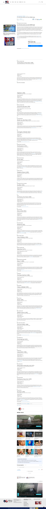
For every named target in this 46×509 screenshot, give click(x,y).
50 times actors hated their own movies (25, 141)
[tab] (19, 469)
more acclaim (18, 180)
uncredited (25, 205)
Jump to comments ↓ (19, 405)
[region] (30, 473)
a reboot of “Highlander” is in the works (38, 101)
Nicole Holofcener (40, 219)
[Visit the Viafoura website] (41, 481)
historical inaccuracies (25, 400)
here (29, 462)
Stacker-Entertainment (24, 403)
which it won (22, 269)
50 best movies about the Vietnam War (25, 401)
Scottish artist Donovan (33, 127)
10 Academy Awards (22, 399)
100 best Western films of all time (24, 206)
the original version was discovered (36, 386)
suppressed (21, 361)
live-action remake (40, 113)
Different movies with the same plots (25, 48)
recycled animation (31, 256)
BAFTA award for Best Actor (27, 282)
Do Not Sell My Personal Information (18, 502)
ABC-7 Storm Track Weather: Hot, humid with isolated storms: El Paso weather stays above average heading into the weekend (9, 34)
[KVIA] (7, 2)
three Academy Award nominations (34, 139)
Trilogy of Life (33, 153)
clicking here (40, 461)
